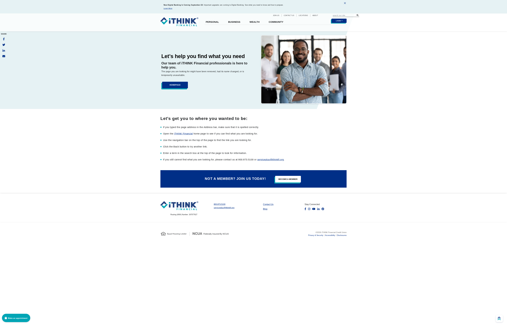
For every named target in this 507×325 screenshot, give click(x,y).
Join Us (276, 15)
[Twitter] (4, 45)
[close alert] (345, 3)
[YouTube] (313, 209)
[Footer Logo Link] (179, 205)
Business (234, 22)
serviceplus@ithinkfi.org (270, 159)
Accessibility (330, 235)
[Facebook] (4, 39)
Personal (212, 22)
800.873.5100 (219, 204)
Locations (303, 15)
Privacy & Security (315, 235)
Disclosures (342, 235)
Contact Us (289, 15)
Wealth (255, 22)
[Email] (4, 56)
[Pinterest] (322, 209)
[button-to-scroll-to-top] (499, 318)
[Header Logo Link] (179, 23)
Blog (265, 209)
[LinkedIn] (4, 50)
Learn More (168, 8)
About (315, 15)
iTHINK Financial (183, 133)
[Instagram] (309, 209)
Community (276, 22)
